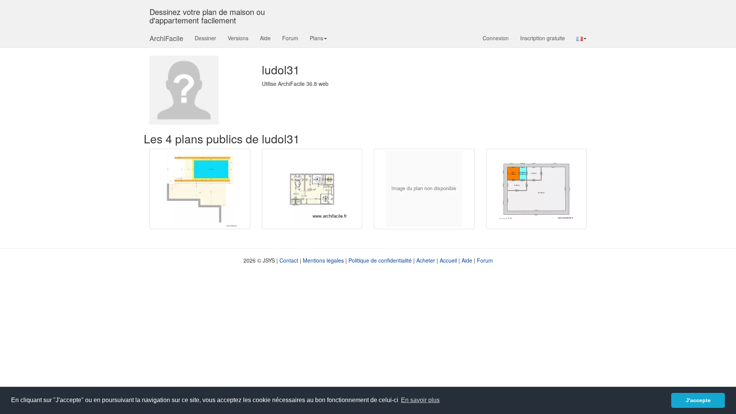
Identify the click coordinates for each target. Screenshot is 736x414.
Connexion (496, 38)
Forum (290, 38)
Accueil (448, 260)
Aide (265, 38)
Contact (288, 260)
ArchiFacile (166, 38)
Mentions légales (323, 260)
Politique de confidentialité (380, 260)
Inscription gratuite (542, 38)
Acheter (425, 260)
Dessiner (205, 38)
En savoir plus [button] (420, 400)
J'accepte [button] (698, 400)
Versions (238, 38)
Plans (316, 38)
